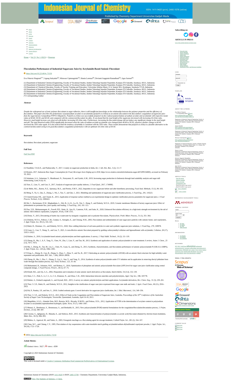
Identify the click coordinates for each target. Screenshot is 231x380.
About (30, 31)
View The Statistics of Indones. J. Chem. (47, 379)
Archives (31, 42)
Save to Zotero (182, 191)
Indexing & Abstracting (35, 49)
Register (31, 36)
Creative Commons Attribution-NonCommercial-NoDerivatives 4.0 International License (80, 361)
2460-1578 (74, 375)
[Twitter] (185, 36)
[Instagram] (191, 36)
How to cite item (180, 181)
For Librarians (183, 238)
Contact (31, 53)
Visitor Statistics (184, 65)
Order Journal (183, 64)
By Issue (182, 223)
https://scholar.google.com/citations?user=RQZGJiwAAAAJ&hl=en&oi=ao (184, 128)
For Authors (183, 237)
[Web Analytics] (27, 379)
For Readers (183, 235)
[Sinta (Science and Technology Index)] (182, 301)
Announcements (33, 44)
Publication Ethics (184, 57)
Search (30, 38)
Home (30, 29)
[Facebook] (196, 36)
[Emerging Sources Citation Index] (182, 281)
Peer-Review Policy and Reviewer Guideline (190, 67)
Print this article (180, 178)
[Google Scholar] (182, 291)
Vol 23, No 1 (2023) (38, 57)
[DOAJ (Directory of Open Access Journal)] (182, 286)
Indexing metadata (180, 180)
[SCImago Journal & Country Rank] (184, 305)
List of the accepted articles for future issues (185, 42)
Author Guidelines (184, 53)
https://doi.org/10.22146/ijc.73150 (39, 73)
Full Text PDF (29, 154)
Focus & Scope (183, 51)
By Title (182, 226)
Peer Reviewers (183, 63)
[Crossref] (182, 296)
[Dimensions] (185, 304)
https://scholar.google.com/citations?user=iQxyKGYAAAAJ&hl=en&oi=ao (184, 116)
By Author (182, 225)
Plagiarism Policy (184, 59)
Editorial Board (183, 60)
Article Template (184, 52)
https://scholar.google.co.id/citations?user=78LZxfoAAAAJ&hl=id (184, 140)
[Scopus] (182, 263)
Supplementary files (181, 183)
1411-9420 (58, 375)
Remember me (181, 83)
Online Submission (184, 56)
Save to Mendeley (182, 188)
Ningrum (51, 57)
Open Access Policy (184, 61)
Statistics (31, 47)
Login (30, 34)
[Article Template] (184, 104)
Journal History (33, 51)
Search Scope (178, 213)
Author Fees (183, 55)
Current (31, 40)
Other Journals (183, 227)
